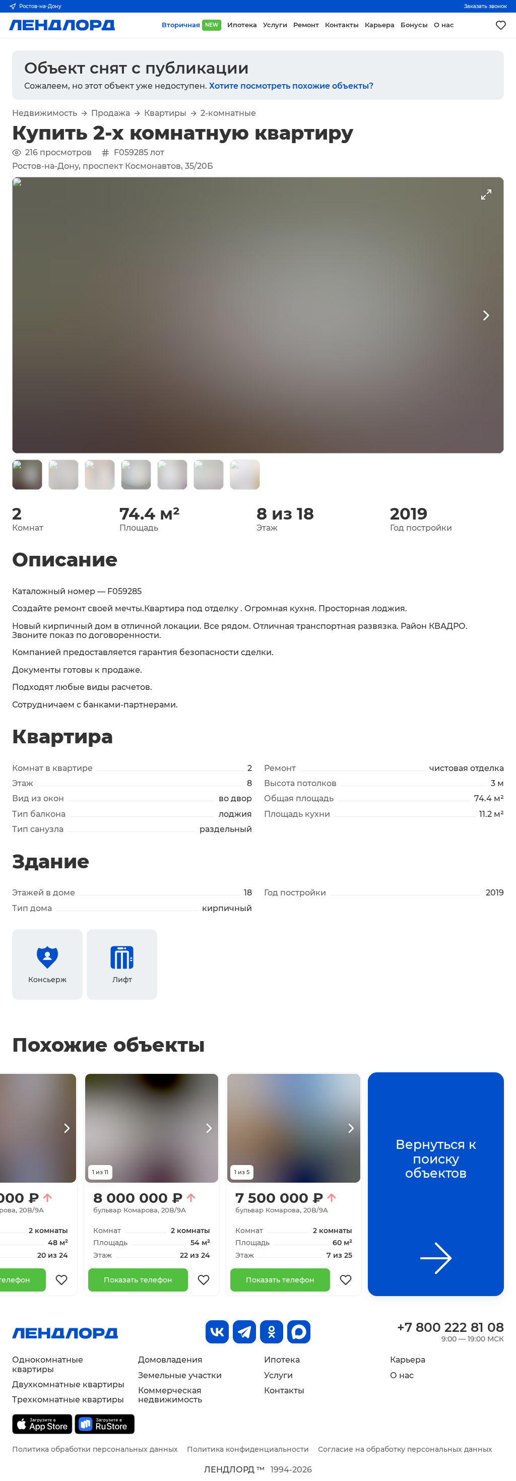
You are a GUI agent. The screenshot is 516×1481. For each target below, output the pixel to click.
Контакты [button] (342, 25)
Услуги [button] (275, 25)
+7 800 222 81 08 (450, 1327)
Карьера (407, 1360)
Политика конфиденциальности (248, 1449)
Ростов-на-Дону (40, 6)
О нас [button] (444, 25)
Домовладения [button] (170, 1360)
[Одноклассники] (271, 1331)
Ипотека (282, 1360)
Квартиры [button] (165, 113)
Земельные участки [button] (180, 1375)
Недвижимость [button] (44, 113)
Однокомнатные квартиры (47, 1364)
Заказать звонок (485, 6)
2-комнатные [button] (228, 113)
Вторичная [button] (190, 25)
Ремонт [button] (306, 25)
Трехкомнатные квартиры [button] (68, 1399)
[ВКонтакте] (217, 1331)
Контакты (284, 1390)
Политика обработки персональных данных (95, 1449)
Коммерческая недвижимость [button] (170, 1395)
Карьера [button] (380, 25)
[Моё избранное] (501, 25)
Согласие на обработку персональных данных (405, 1449)
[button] (27, 475)
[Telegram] (244, 1331)
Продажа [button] (110, 113)
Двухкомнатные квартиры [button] (68, 1384)
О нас (402, 1375)
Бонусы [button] (414, 25)
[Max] (298, 1331)
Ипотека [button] (242, 25)
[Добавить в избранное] (61, 1280)
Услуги (278, 1375)
